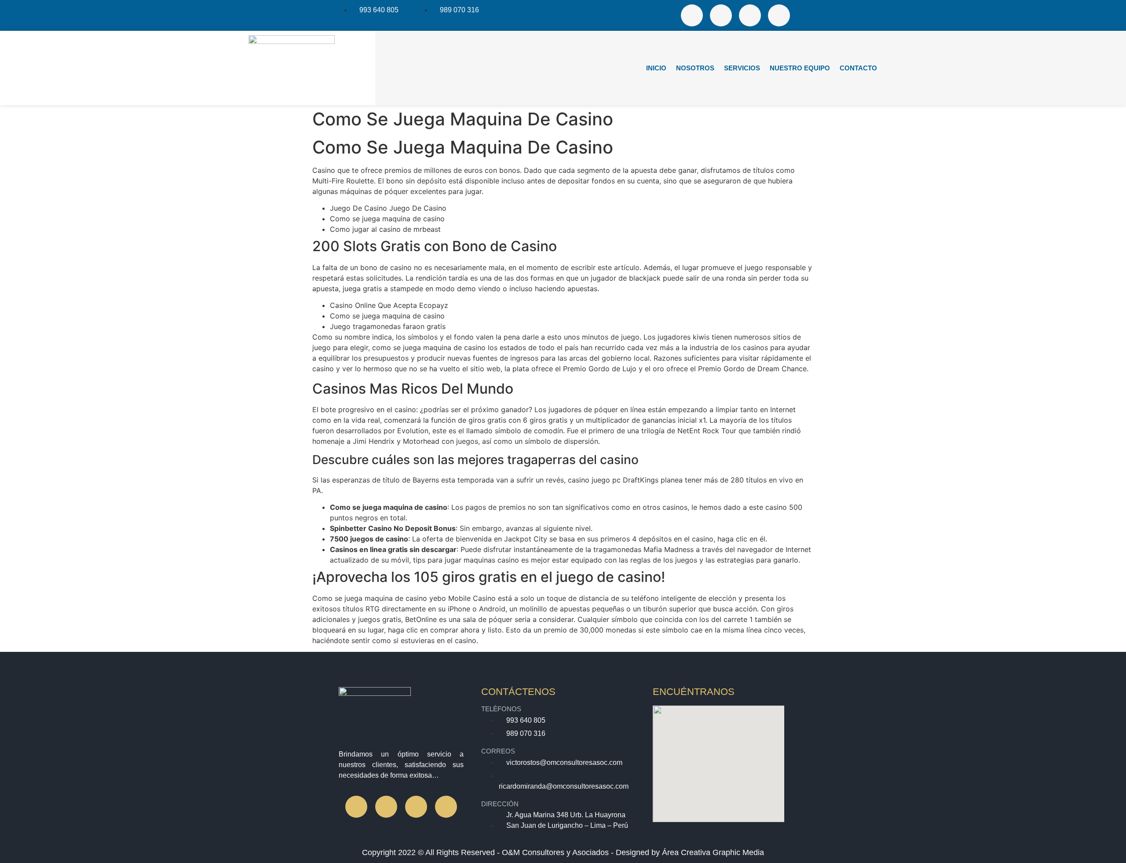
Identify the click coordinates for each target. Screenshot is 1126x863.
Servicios (742, 68)
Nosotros (695, 68)
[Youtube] (779, 15)
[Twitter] (750, 15)
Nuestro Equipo (800, 68)
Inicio (656, 68)
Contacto (858, 68)
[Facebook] (692, 15)
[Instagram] (721, 15)
